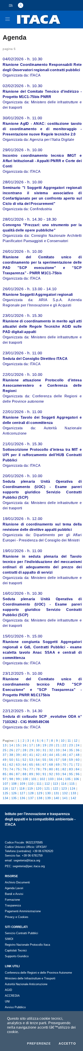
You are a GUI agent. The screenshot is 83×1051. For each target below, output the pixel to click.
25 (4, 750)
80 (51, 769)
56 (51, 759)
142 (73, 798)
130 (48, 793)
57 (58, 759)
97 (4, 779)
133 (73, 793)
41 (31, 755)
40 (24, 755)
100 (25, 779)
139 (48, 798)
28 (24, 750)
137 (31, 798)
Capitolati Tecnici (16, 950)
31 (44, 750)
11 (69, 740)
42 (38, 755)
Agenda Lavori (14, 888)
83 (71, 769)
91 (44, 774)
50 (11, 759)
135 (14, 798)
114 (63, 783)
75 (18, 769)
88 (24, 774)
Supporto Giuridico (17, 956)
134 (5, 798)
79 (44, 769)
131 (56, 793)
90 (38, 774)
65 (31, 764)
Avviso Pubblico (15, 1007)
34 (64, 750)
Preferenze (39, 1043)
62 (11, 764)
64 (24, 764)
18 (38, 745)
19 (44, 745)
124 (72, 788)
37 (4, 755)
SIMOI (9, 939)
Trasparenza (13, 905)
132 (65, 793)
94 (64, 774)
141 (65, 798)
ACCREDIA (12, 995)
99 (18, 779)
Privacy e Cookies (16, 917)
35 (71, 750)
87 (18, 774)
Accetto (67, 1043)
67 (44, 764)
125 (5, 793)
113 (55, 783)
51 (18, 759)
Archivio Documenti (17, 882)
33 (58, 750)
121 (47, 788)
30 (38, 750)
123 (64, 788)
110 (30, 783)
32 (51, 750)
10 (63, 740)
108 (14, 783)
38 (11, 755)
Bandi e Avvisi (14, 894)
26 (11, 750)
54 (38, 759)
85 (4, 774)
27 (18, 750)
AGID (8, 990)
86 (11, 774)
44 (51, 755)
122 (55, 788)
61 (4, 764)
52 (24, 759)
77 (31, 769)
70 (64, 764)
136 (22, 798)
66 (38, 764)
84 (77, 769)
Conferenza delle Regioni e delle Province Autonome (38, 972)
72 (77, 764)
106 (76, 779)
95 (71, 774)
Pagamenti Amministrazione (23, 911)
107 (5, 783)
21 (58, 745)
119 (30, 788)
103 (51, 779)
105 (68, 779)
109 (22, 783)
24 (77, 745)
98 (11, 779)
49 (4, 759)
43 (44, 755)
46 (64, 755)
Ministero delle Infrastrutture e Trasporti (30, 978)
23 (71, 745)
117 (13, 788)
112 (47, 783)
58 (64, 759)
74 (11, 769)
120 (38, 788)
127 (22, 793)
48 (77, 755)
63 (18, 764)
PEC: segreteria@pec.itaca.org (25, 866)
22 (64, 745)
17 (31, 745)
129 (39, 793)
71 (71, 764)
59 (71, 759)
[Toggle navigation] (7, 19)
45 (58, 755)
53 (31, 759)
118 (22, 788)
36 (77, 750)
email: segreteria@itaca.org (22, 860)
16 (24, 745)
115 (72, 783)
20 (51, 745)
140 (56, 798)
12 (76, 740)
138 (39, 798)
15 (18, 745)
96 (77, 774)
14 (11, 745)
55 (44, 759)
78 (38, 769)
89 (31, 774)
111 (39, 783)
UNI (7, 1001)
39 (18, 755)
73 (4, 769)
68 (51, 764)
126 (14, 793)
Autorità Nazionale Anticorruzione (26, 984)
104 (59, 779)
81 (58, 769)
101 (34, 779)
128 (31, 793)
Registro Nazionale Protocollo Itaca (27, 944)
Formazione (12, 899)
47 (71, 755)
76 (24, 769)
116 (5, 788)
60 (77, 759)
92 (51, 774)
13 (4, 745)
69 (58, 764)
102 (42, 779)
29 (31, 750)
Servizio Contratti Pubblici (21, 933)
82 (64, 769)
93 (58, 774)
